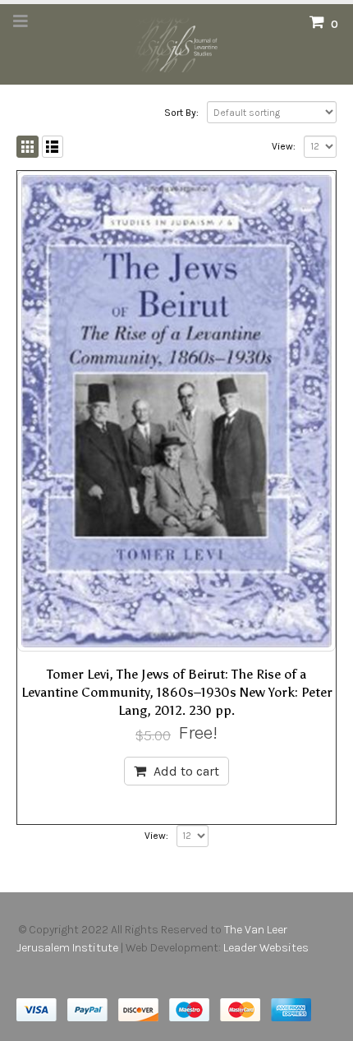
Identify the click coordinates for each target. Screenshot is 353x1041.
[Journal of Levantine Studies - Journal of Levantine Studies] (176, 43)
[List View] (53, 147)
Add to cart (186, 771)
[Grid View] (27, 147)
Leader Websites (267, 948)
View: (284, 146)
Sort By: (181, 112)
